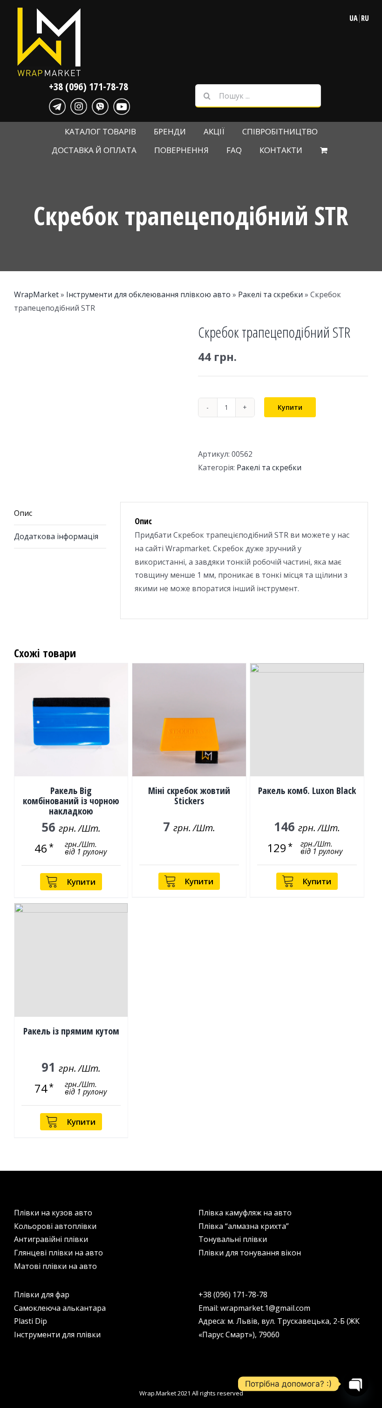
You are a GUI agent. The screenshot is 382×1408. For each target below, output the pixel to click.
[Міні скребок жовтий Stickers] (189, 719)
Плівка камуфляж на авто (245, 1213)
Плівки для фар (41, 1294)
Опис (23, 513)
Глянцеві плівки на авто (58, 1253)
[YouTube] (121, 105)
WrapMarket (36, 294)
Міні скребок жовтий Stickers (189, 795)
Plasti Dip (30, 1321)
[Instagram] (78, 105)
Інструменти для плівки (57, 1334)
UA (353, 18)
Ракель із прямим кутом (71, 1031)
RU (365, 18)
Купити (290, 407)
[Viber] (100, 105)
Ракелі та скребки (270, 294)
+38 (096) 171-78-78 (88, 86)
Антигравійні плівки (51, 1239)
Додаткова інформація (56, 536)
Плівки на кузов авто (53, 1213)
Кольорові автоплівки (55, 1226)
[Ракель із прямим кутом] (71, 959)
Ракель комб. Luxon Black (307, 790)
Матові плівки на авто (55, 1266)
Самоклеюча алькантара (60, 1308)
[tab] (60, 513)
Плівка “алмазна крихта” (243, 1226)
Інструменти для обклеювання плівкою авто (148, 294)
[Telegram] (57, 105)
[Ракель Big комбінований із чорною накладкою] (71, 719)
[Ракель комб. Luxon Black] (306, 719)
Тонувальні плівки (232, 1239)
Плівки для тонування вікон (249, 1253)
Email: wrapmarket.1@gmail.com (254, 1308)
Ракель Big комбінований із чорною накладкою (71, 800)
